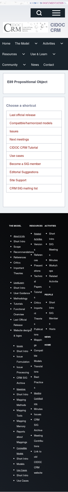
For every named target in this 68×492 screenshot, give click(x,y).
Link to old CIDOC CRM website (38, 462)
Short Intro (19, 241)
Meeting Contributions (38, 441)
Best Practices (38, 382)
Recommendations (24, 252)
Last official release (23, 115)
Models (21, 464)
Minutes (38, 409)
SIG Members (53, 318)
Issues (14, 131)
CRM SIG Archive (38, 425)
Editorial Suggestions (24, 172)
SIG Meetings (53, 249)
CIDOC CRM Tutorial (24, 147)
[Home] (25, 27)
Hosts (52, 329)
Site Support (18, 180)
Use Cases (23, 480)
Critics (17, 262)
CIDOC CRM (57, 27)
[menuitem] (6, 43)
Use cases (17, 155)
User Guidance (22, 293)
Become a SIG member (25, 164)
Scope (17, 246)
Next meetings (19, 139)
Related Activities (53, 281)
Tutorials (18, 303)
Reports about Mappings (22, 437)
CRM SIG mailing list (24, 188)
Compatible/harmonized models (31, 123)
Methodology (21, 298)
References (20, 257)
